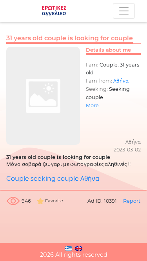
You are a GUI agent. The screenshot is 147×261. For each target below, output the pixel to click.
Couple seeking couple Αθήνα (52, 178)
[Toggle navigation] (124, 11)
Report (131, 201)
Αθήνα (121, 81)
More (92, 105)
